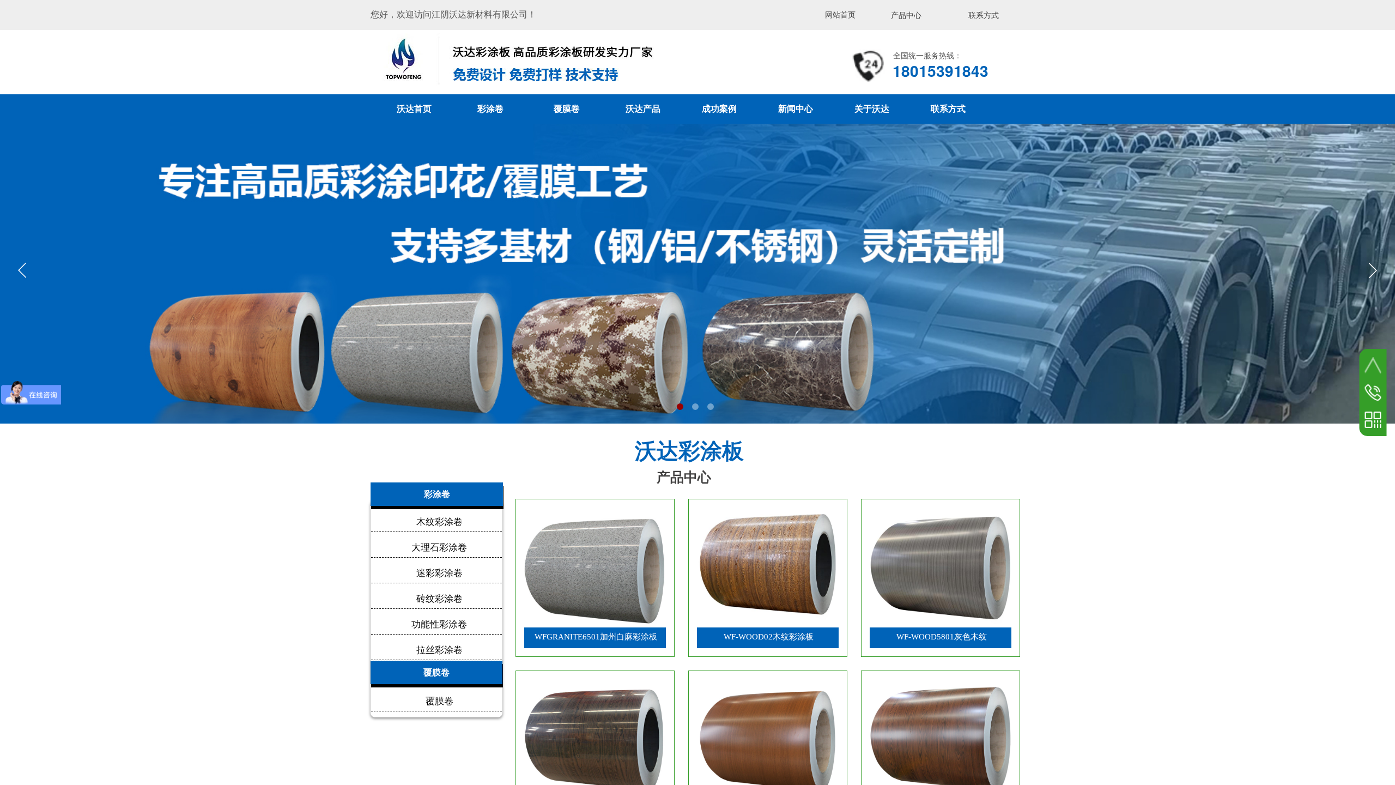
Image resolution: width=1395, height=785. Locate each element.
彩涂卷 (490, 108)
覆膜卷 (567, 108)
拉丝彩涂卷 (439, 650)
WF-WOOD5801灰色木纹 (941, 636)
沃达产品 (643, 108)
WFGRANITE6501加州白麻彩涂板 (596, 636)
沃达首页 (414, 108)
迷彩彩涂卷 (439, 573)
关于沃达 (871, 108)
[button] (680, 406)
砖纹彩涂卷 (439, 599)
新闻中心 (795, 108)
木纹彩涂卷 (439, 522)
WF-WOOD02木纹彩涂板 (769, 636)
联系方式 (948, 108)
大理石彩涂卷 (439, 547)
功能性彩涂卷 (439, 624)
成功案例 (719, 108)
